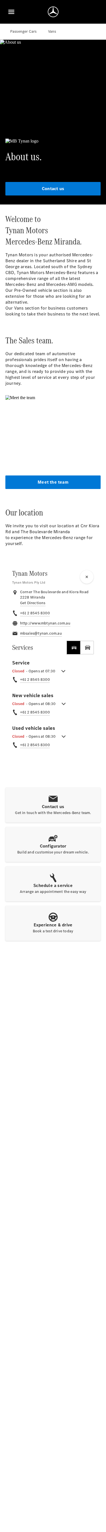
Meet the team (53, 482)
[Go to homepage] (53, 11)
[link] (33, 603)
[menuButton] (11, 12)
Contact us (53, 189)
